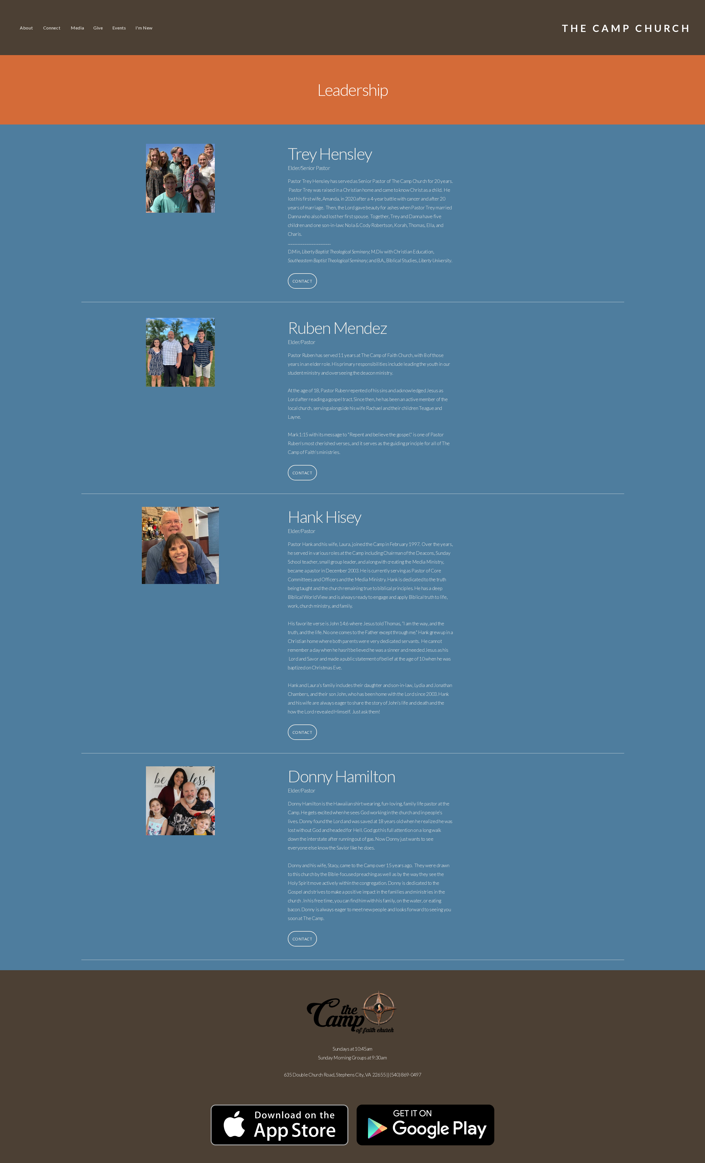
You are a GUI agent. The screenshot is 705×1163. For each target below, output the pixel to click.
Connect (52, 27)
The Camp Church (626, 28)
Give (98, 27)
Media (77, 27)
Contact (302, 281)
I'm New (144, 27)
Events (119, 27)
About (27, 27)
